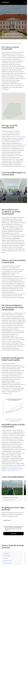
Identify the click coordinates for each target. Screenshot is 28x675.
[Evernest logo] (5, 2)
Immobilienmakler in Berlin (12, 470)
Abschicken (13, 533)
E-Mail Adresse (7, 520)
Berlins (18, 141)
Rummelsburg (18, 136)
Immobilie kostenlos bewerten (14, 467)
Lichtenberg (5, 133)
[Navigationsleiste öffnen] (24, 2)
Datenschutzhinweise (15, 529)
